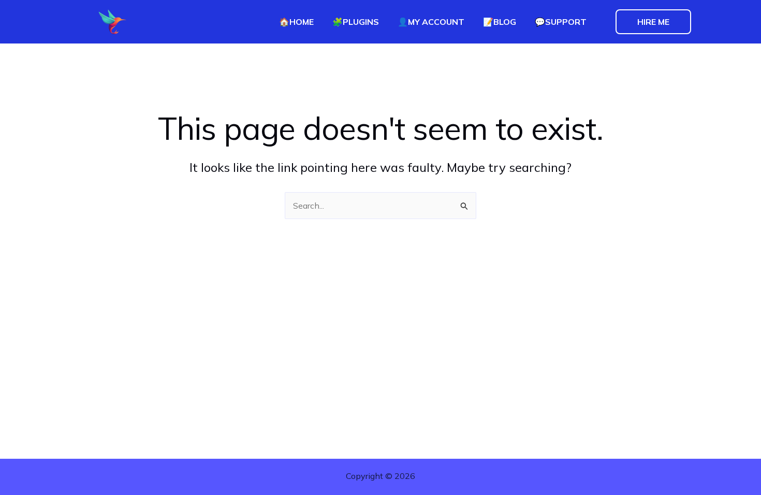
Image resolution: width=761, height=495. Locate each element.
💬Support (561, 22)
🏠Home (296, 22)
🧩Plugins (355, 22)
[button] (653, 21)
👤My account (431, 22)
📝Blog (499, 22)
